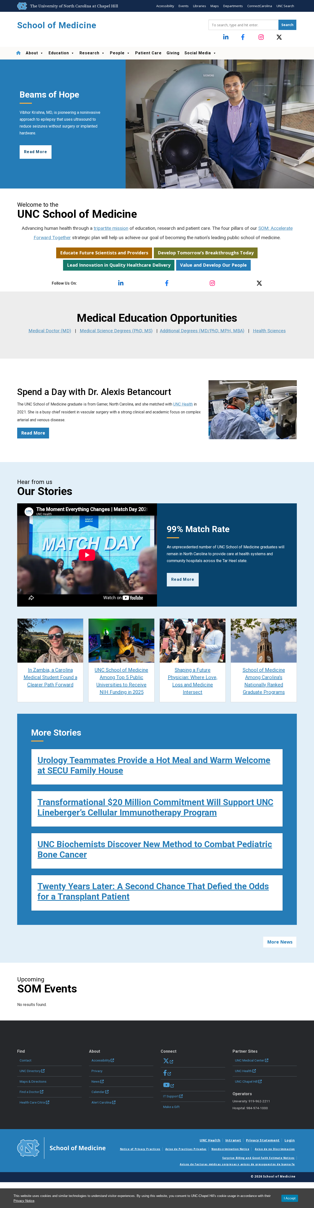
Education (59, 53)
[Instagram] (262, 37)
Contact (25, 1060)
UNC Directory (30, 1071)
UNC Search (285, 6)
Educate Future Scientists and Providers (104, 253)
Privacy (97, 1071)
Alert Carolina (101, 1102)
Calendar (98, 1092)
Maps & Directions (33, 1081)
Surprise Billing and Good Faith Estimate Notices (258, 1158)
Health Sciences (269, 331)
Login (290, 1140)
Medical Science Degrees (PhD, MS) (116, 331)
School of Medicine (56, 25)
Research (89, 53)
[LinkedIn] (226, 37)
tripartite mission (111, 228)
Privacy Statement (263, 1140)
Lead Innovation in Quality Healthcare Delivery (118, 265)
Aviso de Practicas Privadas (186, 1149)
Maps (214, 6)
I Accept (290, 1198)
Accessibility (165, 6)
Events (184, 6)
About (32, 53)
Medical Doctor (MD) (49, 331)
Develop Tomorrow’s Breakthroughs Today (206, 253)
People (117, 53)
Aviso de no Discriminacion (275, 1149)
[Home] (18, 53)
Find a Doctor (29, 1092)
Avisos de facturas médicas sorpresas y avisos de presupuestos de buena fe (237, 1164)
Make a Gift (171, 1107)
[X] (279, 37)
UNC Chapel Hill (246, 1081)
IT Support (171, 1096)
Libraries (199, 6)
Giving (173, 53)
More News (279, 942)
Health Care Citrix (32, 1102)
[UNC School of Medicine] (61, 1147)
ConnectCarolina (259, 6)
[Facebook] (244, 37)
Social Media (197, 53)
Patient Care (148, 53)
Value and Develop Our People (213, 265)
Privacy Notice (23, 1201)
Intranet (233, 1140)
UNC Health (183, 404)
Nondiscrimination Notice (230, 1149)
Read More (33, 433)
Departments (233, 6)
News (96, 1081)
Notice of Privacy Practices (140, 1149)
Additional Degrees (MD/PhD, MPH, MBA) (202, 331)
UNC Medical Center (249, 1060)
